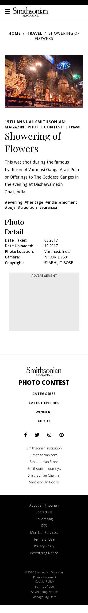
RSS (44, 525)
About (44, 421)
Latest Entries (44, 402)
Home (14, 33)
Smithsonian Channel (44, 475)
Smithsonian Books (44, 482)
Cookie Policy (44, 581)
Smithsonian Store (44, 462)
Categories (44, 393)
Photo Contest (44, 382)
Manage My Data (44, 597)
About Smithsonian (44, 505)
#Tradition (27, 207)
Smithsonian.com (44, 455)
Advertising (44, 519)
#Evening (13, 202)
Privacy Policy (44, 546)
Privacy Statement (44, 577)
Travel (34, 33)
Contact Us (44, 512)
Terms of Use (44, 539)
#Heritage (33, 202)
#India (51, 202)
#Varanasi (48, 207)
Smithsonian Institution (44, 448)
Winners (44, 412)
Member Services (44, 532)
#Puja (10, 207)
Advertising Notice (44, 553)
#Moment (68, 202)
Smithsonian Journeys (44, 468)
